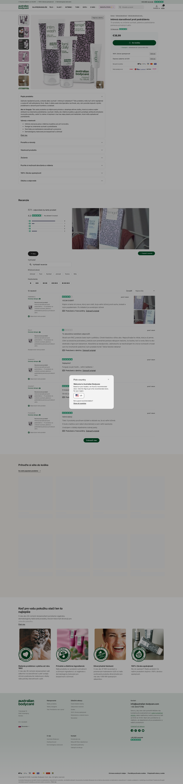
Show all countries (79, 403)
